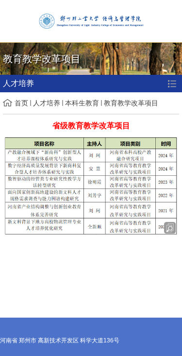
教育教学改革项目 (131, 103)
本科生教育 (82, 103)
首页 (21, 103)
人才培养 (46, 103)
